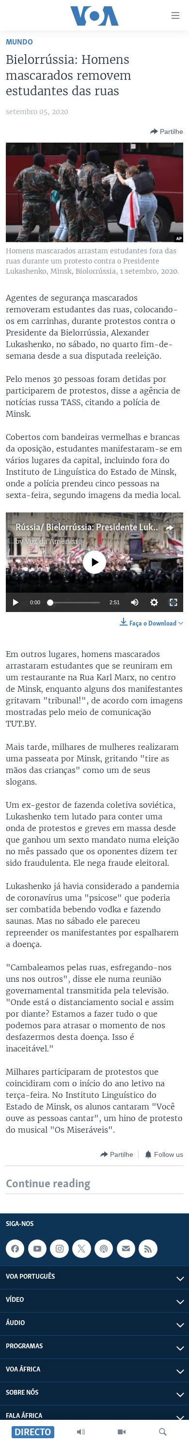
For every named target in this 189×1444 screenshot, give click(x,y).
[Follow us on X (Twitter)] (81, 1249)
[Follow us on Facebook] (15, 1249)
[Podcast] (103, 1249)
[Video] (121, 1432)
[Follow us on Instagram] (59, 1249)
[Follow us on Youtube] (37, 1249)
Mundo (19, 42)
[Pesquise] (162, 1432)
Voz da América (51, 541)
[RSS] (148, 1249)
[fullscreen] (173, 602)
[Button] (166, 131)
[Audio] (80, 1432)
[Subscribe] (126, 1249)
